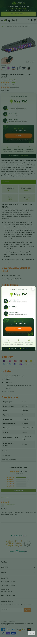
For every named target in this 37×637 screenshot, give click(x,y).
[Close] (33, 288)
